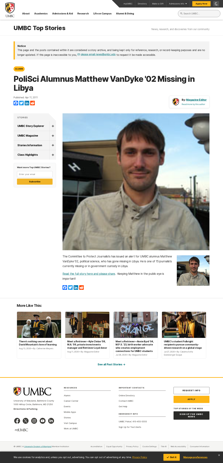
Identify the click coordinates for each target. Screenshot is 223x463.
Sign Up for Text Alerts (130, 427)
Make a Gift (158, 3)
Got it (173, 457)
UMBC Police (125, 421)
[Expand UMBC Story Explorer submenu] (52, 126)
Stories (22, 117)
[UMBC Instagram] (34, 420)
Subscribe (34, 181)
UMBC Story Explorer (30, 126)
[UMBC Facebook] (17, 420)
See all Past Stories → (111, 364)
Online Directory (127, 395)
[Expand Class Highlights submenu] (52, 155)
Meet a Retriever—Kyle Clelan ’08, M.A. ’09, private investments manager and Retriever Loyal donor (87, 344)
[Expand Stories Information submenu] (52, 145)
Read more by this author (193, 104)
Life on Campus (102, 13)
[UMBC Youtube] (42, 420)
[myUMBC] (21, 430)
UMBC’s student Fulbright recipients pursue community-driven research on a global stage (183, 344)
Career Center (71, 401)
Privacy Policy (139, 457)
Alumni (19, 69)
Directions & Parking (25, 409)
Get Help (123, 406)
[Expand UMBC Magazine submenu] (52, 135)
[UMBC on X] (25, 420)
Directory (142, 3)
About (26, 13)
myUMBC (128, 3)
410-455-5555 (140, 421)
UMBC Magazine (27, 135)
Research (83, 13)
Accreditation (96, 446)
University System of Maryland (38, 446)
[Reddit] (32, 103)
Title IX (165, 446)
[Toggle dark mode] (216, 3)
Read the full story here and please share (89, 273)
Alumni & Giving (125, 13)
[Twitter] (21, 103)
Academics (41, 13)
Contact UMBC (126, 401)
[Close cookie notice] (219, 455)
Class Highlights (27, 154)
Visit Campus (70, 423)
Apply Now (201, 3)
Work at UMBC (71, 428)
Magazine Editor (196, 99)
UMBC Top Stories (39, 28)
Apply (192, 399)
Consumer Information (199, 446)
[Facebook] (16, 103)
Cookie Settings (149, 446)
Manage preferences (195, 457)
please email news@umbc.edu (98, 54)
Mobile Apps (70, 412)
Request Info (191, 390)
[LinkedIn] (27, 103)
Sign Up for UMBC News (191, 415)
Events (67, 406)
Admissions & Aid (62, 13)
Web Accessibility (179, 446)
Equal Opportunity (115, 446)
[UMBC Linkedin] (51, 420)
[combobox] (199, 13)
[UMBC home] (7, 10)
